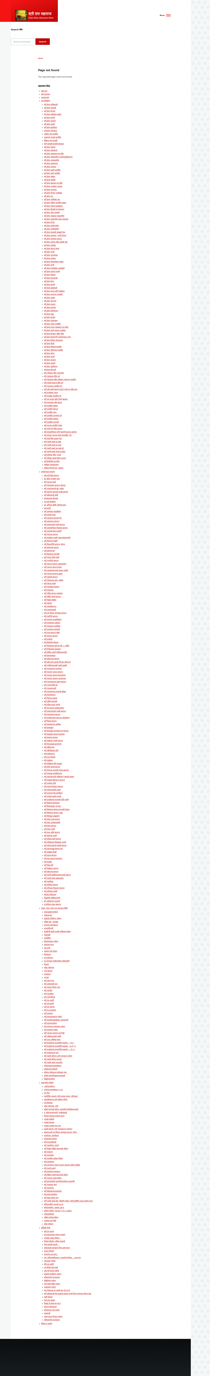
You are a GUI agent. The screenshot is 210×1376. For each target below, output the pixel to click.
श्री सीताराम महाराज (51, 872)
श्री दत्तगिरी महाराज (51, 616)
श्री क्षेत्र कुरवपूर (50, 121)
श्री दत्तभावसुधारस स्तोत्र (53, 1017)
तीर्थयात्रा (47, 955)
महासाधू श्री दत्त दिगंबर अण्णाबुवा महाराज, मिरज (60, 1132)
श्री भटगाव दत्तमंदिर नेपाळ (53, 425)
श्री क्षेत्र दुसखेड (50, 245)
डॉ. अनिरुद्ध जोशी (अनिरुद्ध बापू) (55, 505)
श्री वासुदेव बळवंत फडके (52, 796)
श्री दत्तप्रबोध (49, 1155)
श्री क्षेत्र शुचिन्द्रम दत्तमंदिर (53, 350)
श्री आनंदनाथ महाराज (51, 521)
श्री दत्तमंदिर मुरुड (50, 412)
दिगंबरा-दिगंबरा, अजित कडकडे (54, 1241)
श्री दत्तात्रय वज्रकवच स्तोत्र (54, 1027)
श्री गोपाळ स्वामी (50, 584)
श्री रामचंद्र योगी (50, 783)
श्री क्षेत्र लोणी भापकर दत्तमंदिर (55, 330)
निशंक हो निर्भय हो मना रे (52, 1304)
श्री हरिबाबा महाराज (51, 885)
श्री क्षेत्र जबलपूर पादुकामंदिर (54, 216)
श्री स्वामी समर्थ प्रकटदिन (53, 1063)
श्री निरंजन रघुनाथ (50, 698)
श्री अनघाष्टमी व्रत (50, 984)
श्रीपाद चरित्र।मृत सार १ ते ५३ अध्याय (58, 1211)
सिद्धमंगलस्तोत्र (49, 1079)
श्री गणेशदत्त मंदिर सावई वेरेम (54, 373)
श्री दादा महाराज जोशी (52, 633)
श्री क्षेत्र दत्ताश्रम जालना (53, 239)
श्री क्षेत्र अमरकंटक (51, 163)
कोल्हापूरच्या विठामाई (51, 498)
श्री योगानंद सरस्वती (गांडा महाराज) (56, 770)
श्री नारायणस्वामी (50, 688)
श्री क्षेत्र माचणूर (49, 304)
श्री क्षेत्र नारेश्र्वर (50, 258)
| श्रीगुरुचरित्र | (49, 1086)
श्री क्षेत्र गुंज (48, 196)
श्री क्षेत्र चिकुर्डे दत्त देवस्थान (54, 209)
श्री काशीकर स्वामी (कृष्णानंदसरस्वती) (57, 538)
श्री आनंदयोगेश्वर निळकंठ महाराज (56, 528)
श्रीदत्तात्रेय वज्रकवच (52, 1277)
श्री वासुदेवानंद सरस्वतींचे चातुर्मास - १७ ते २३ (60, 1046)
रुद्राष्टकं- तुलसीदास (51, 1136)
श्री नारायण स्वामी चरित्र (53, 1178)
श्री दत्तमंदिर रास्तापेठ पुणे (53, 416)
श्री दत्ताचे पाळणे (50, 1168)
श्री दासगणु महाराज (51, 636)
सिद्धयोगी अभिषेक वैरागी (52, 898)
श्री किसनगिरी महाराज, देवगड (54, 544)
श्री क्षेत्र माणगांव (50, 308)
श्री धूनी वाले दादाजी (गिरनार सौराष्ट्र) (57, 662)
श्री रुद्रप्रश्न (49, 1188)
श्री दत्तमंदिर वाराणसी (51, 422)
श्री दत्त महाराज (40, 14)
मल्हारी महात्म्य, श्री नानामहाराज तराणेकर (58, 1129)
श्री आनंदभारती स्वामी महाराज (54, 525)
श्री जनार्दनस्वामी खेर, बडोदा (54, 489)
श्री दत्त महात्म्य (49, 1007)
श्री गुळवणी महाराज (51, 577)
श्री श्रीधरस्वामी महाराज (52, 839)
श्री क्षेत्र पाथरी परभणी (52, 272)
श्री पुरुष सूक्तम (49, 1300)
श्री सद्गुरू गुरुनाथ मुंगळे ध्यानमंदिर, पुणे (57, 435)
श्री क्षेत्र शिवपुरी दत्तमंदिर (53, 347)
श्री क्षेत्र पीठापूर (50, 275)
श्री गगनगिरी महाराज (51, 561)
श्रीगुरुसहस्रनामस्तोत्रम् (52, 1066)
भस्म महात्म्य (48, 971)
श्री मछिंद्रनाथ (49, 747)
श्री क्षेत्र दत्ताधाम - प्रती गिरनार (55, 236)
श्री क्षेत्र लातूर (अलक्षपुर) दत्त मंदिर (56, 327)
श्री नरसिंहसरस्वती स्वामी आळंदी (55, 665)
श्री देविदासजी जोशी (51, 495)
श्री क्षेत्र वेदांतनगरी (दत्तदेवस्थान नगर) (57, 337)
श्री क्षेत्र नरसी (49, 252)
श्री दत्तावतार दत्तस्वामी (52, 629)
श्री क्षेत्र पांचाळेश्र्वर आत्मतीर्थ (54, 268)
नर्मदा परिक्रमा (49, 968)
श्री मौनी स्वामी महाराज (52, 767)
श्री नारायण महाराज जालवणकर (55, 679)
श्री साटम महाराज (50, 855)
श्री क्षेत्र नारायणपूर (51, 255)
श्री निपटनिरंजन (50, 695)
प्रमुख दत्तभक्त (49, 1122)
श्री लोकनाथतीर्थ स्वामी (52, 790)
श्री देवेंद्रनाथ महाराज (51, 659)
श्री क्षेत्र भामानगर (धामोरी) (53, 294)
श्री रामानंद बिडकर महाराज (53, 787)
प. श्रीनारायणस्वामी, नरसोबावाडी (55, 1113)
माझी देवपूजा (48, 1297)
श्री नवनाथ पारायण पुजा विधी (54, 1033)
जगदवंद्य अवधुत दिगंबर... (52, 1238)
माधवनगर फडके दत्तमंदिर (52, 137)
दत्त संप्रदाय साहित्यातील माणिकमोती (57, 961)
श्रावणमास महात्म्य (50, 1139)
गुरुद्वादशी (47, 935)
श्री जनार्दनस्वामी (50, 610)
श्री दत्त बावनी (49, 1004)
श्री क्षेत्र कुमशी (49, 124)
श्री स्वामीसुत (48, 882)
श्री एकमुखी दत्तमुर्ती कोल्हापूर (54, 144)
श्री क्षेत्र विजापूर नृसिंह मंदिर (54, 334)
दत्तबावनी (47, 1313)
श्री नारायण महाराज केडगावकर (55, 675)
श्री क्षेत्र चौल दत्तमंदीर (52, 213)
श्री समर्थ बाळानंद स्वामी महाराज (55, 845)
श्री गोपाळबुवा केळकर (51, 587)
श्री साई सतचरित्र (50, 1194)
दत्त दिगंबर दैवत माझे (51, 1267)
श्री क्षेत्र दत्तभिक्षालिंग (51, 229)
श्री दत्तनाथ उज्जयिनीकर (52, 620)
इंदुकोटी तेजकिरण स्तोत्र (52, 918)
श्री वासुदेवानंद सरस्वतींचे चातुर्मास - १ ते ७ (59, 1043)
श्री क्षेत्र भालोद (49, 298)
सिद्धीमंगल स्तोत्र (50, 1281)
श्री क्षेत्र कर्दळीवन (50, 127)
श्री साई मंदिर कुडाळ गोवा (53, 439)
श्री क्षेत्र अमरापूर (50, 167)
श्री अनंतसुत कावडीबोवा (52, 512)
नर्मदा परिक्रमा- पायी (51, 1106)
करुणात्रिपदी (48, 928)
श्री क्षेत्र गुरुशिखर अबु (52, 200)
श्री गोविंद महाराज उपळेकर (53, 593)
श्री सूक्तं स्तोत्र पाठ (51, 1198)
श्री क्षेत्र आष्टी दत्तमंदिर (52, 170)
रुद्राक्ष (46, 977)
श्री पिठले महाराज (50, 721)
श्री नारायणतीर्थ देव (51, 685)
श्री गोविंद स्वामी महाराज (52, 597)
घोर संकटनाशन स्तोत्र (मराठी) (54, 1235)
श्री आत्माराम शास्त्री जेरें (52, 518)
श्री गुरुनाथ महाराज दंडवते (53, 574)
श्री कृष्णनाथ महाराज (51, 548)
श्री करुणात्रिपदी (50, 1142)
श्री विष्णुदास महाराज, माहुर (53, 813)
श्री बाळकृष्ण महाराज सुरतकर (54, 734)
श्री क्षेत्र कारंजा (49, 111)
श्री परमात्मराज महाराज (52, 715)
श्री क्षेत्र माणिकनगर (51, 311)
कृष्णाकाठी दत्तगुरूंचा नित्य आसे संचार (57, 1248)
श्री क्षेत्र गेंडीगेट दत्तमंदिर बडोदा (55, 203)
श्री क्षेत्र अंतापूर (49, 147)
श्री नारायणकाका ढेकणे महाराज (55, 682)
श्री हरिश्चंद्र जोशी (50, 891)
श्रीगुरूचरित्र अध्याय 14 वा (53, 1204)
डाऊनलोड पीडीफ (47, 1083)
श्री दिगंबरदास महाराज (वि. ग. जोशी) (56, 646)
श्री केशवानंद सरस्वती (51, 554)
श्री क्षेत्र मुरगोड (49, 317)
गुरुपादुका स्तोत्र (50, 1261)
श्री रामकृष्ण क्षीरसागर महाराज (54, 780)
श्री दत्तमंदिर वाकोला (51, 419)
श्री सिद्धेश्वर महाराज (51, 868)
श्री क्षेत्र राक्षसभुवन (51, 321)
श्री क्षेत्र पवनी (49, 265)
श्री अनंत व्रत (49, 981)
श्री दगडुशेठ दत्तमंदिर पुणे (52, 396)
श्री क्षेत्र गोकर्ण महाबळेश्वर (53, 206)
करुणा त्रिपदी (49, 1251)
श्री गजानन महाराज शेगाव (53, 567)
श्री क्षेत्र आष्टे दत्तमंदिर (52, 173)
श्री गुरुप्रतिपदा (49, 997)
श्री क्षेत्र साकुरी (49, 363)
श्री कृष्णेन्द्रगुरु (49, 551)
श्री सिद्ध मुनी (48, 865)
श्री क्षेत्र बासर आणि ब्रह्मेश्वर (54, 291)
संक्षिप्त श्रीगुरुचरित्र (51, 1217)
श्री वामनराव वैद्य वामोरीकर (53, 793)
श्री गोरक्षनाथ (48, 590)
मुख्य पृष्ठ (44, 91)
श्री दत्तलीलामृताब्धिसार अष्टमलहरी (56, 1020)
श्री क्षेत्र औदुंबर (49, 177)
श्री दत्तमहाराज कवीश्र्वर (52, 626)
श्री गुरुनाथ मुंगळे (50, 482)
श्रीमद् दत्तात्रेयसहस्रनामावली (54, 1076)
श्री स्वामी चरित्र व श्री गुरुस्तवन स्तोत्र (58, 1056)
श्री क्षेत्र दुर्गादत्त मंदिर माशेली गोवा (56, 242)
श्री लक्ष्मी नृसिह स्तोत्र (52, 1284)
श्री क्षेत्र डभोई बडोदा (51, 226)
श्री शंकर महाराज (50, 826)
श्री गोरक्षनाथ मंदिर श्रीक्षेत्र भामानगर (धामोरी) (60, 380)
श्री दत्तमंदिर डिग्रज (51, 409)
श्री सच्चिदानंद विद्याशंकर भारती (55, 842)
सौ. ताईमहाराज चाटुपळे (52, 901)
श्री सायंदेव (48, 862)
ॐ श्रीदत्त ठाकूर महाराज (52, 904)
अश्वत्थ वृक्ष (48, 915)
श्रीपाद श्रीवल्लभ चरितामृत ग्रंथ (55, 1072)
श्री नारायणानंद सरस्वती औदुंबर (55, 692)
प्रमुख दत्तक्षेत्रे (49, 1119)
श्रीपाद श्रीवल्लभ (50, 895)
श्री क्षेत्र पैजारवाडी (50, 278)
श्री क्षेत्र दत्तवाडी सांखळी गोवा (54, 232)
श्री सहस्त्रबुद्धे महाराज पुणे (53, 849)
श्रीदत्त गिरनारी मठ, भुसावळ (53, 468)
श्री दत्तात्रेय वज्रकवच (52, 1172)
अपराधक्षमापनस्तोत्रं (51, 912)
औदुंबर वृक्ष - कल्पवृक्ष (51, 922)
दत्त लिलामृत (48, 1103)
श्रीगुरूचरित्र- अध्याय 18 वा (54, 1208)
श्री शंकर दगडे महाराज (52, 819)
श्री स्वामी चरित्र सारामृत (53, 1059)
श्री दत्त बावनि (49, 1264)
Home (40, 58)
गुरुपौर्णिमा (47, 938)
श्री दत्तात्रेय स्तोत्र (51, 1030)
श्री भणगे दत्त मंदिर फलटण (53, 429)
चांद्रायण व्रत (49, 945)
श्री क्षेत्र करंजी (49, 118)
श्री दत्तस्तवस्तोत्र (50, 1023)
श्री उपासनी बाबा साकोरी (52, 531)
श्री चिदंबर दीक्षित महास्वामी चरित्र (56, 1149)
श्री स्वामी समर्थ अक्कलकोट (54, 878)
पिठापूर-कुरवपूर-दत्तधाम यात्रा (54, 1116)
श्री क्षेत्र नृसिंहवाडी (51, 105)
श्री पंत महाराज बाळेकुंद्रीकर (54, 708)
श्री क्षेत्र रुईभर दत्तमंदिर (52, 324)
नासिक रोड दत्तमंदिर (51, 134)
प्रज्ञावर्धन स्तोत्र (50, 1287)
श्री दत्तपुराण (48, 1013)
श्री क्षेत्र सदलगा (50, 360)
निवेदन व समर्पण (46, 1324)
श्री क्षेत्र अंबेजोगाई (50, 150)
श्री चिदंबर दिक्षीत (50, 600)
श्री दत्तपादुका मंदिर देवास (53, 403)
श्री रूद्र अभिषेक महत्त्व (52, 1040)
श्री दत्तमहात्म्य (49, 1162)
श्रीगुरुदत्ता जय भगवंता (52, 1310)
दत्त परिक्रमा (48, 958)
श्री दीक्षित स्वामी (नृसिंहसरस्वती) (55, 652)
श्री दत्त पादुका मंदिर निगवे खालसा (56, 399)
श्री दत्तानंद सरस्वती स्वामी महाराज (56, 492)
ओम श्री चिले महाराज (51, 476)
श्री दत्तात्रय (45, 94)
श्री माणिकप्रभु (49, 754)
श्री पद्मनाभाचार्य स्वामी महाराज (55, 711)
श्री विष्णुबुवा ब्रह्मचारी (51, 816)
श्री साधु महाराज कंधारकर (53, 859)
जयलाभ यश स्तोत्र (50, 951)
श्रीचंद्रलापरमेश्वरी (50, 1069)
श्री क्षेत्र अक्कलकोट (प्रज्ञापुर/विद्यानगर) (58, 157)
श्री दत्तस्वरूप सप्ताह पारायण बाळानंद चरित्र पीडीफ (62, 1165)
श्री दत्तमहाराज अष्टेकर (52, 623)
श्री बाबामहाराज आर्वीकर (52, 724)
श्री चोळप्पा (48, 603)
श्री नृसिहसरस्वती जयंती (52, 1036)
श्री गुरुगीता (48, 991)
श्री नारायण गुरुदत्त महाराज (53, 672)
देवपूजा (46, 964)
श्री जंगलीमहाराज (50, 606)
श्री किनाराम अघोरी (51, 541)
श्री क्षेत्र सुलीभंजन (50, 366)
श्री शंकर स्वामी (49, 829)
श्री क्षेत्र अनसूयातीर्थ (51, 160)
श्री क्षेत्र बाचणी (49, 285)
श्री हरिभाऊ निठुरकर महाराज (54, 888)
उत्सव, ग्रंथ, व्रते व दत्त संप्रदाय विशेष (54, 908)
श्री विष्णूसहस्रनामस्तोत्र (53, 1191)
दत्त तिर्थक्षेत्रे (45, 101)
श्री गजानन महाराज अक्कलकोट (55, 564)
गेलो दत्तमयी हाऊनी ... (51, 1245)
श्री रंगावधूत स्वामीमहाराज (53, 773)
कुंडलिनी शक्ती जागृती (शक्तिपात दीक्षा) (57, 932)
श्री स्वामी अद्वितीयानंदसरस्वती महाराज (57, 875)
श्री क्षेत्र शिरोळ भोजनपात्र (53, 340)
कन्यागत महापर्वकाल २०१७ (53, 1090)
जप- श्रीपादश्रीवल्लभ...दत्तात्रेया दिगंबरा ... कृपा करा (62, 1258)
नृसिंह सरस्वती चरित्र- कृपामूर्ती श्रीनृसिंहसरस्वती (61, 1109)
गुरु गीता (47, 1093)
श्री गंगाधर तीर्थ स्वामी (51, 557)
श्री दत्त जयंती (49, 1000)
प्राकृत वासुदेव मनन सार (52, 1126)
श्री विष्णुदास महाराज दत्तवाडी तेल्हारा (57, 809)
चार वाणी (47, 948)
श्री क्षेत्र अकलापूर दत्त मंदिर (54, 154)
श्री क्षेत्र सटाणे (49, 357)
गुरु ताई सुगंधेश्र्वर (50, 502)
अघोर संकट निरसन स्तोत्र (53, 1317)
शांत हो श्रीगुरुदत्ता (50, 1307)
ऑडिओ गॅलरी (45, 1228)
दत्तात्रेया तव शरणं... (51, 1254)
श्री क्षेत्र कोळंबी (49, 180)
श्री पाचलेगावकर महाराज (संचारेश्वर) (57, 718)
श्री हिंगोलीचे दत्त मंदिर (52, 461)
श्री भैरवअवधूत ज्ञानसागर (52, 744)
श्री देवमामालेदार (50, 656)
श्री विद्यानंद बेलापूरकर (52, 803)
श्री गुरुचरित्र (49, 994)
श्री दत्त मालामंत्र (50, 1010)
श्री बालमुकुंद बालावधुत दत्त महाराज (56, 731)
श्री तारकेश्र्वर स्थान (51, 393)
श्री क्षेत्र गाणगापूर (50, 190)
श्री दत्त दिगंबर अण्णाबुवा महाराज (55, 613)
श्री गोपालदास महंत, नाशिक (53, 580)
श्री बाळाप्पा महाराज (51, 737)
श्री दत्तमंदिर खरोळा (51, 406)
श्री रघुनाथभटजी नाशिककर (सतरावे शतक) (59, 777)
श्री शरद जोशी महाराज (52, 832)
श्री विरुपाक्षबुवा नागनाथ (52, 806)
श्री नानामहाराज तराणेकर (53, 669)
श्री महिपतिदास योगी (51, 751)
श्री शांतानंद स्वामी (50, 836)
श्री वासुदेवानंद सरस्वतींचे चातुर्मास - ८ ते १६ (59, 1049)
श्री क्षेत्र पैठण (49, 281)
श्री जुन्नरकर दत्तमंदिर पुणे (53, 386)
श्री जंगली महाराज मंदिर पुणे (53, 383)
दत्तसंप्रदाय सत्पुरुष (48, 472)
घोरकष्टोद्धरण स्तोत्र (51, 941)
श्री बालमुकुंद (48, 728)
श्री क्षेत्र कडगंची (50, 108)
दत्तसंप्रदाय (45, 98)
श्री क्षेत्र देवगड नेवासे (51, 249)
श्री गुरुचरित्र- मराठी (51, 1145)
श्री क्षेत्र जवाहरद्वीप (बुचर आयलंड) (56, 219)
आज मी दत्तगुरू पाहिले (51, 1271)
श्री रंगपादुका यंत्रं (50, 1185)
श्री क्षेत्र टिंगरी (49, 222)
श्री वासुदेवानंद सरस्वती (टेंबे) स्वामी (56, 800)
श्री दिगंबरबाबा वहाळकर (52, 649)
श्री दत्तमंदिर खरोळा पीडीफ (53, 1158)
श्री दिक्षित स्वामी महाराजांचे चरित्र (56, 1175)
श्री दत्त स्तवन (49, 1231)
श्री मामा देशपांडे (49, 757)
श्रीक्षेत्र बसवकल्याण (51, 465)
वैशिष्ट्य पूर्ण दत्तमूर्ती (50, 141)
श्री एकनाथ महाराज (51, 534)
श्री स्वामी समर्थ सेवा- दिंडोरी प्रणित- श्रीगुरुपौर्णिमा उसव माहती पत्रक (68, 1201)
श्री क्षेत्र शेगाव (49, 353)
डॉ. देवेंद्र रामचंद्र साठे (52, 479)
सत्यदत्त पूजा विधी (50, 1221)
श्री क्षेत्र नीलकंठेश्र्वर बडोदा (53, 262)
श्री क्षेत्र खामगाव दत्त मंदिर (53, 183)
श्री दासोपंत (48, 639)
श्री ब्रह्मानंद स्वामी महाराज (53, 741)
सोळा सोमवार (48, 1224)
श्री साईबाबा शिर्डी (50, 852)
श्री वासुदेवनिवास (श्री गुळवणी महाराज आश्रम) (60, 432)
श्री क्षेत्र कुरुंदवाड (50, 131)
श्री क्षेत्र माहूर (49, 314)
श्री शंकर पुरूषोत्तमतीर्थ (52, 823)
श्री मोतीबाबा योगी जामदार (53, 764)
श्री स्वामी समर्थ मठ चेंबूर (52, 442)
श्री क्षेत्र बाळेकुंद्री (50, 288)
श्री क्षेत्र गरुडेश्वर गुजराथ (53, 186)
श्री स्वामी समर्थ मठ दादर (52, 445)
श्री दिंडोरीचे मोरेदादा (51, 642)
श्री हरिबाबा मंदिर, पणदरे (52, 455)
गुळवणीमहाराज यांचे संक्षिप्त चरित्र (55, 1100)
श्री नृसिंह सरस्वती (50, 701)
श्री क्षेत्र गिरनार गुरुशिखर (53, 193)
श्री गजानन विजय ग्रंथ (52, 987)
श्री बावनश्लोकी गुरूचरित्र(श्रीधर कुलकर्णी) (59, 1181)
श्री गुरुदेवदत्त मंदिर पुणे (52, 376)
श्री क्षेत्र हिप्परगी (50, 370)
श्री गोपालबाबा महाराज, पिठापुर (55, 485)
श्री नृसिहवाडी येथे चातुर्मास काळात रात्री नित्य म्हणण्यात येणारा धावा (67, 1294)
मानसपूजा (47, 974)
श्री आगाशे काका (50, 515)
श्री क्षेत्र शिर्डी (49, 344)
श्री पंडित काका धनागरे (52, 705)
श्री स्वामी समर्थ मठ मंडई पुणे (54, 448)
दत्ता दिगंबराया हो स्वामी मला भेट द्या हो (57, 1290)
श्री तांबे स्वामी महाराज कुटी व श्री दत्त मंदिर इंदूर (60, 389)
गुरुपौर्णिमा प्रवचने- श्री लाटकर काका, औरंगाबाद (61, 1096)
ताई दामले (47, 508)
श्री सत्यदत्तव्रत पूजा (51, 1053)
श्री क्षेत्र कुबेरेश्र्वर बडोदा (52, 114)
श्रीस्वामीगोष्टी (49, 1214)
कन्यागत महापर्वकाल (51, 925)
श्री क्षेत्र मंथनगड (50, 301)
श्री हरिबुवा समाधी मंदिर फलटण (55, 458)
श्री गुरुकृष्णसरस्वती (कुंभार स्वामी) (56, 570)
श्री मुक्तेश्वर (48, 760)
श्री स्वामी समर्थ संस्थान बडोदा (54, 452)
